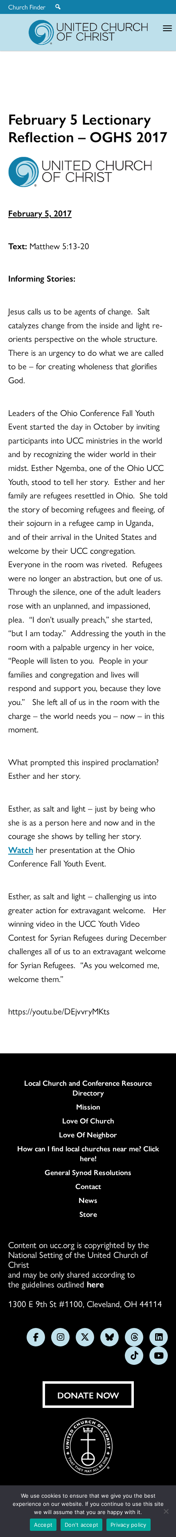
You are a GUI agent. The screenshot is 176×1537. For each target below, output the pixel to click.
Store (88, 1214)
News (88, 1200)
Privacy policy (129, 1524)
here (95, 1284)
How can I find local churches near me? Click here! (88, 1153)
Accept (43, 1524)
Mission (88, 1107)
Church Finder (26, 7)
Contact (88, 1186)
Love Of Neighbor (88, 1134)
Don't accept (81, 1524)
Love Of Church (88, 1120)
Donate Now (88, 1395)
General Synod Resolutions (88, 1172)
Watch (20, 849)
